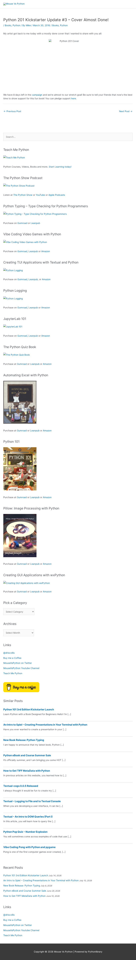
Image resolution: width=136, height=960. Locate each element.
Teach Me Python (12, 673)
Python (16, 25)
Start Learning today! (60, 166)
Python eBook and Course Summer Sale (27, 755)
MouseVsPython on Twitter (17, 663)
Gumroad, (22, 279)
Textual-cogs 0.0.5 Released (20, 785)
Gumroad (22, 223)
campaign (37, 94)
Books (8, 25)
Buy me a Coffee (12, 658)
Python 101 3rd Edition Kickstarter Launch (28, 709)
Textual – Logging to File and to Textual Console (32, 801)
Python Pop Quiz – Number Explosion (25, 831)
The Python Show (22, 195)
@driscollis (9, 652)
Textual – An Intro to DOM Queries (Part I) (28, 816)
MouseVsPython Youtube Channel (21, 668)
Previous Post (12, 111)
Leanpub (35, 223)
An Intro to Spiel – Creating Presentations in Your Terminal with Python (45, 724)
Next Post (125, 111)
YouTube (40, 195)
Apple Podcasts (56, 195)
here (73, 98)
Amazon (45, 251)
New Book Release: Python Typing (23, 740)
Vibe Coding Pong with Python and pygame (29, 847)
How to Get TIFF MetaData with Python (26, 770)
